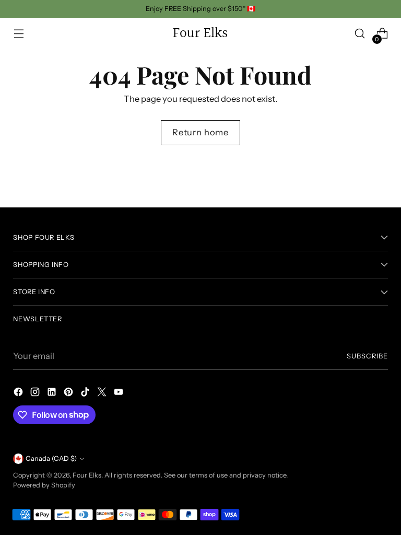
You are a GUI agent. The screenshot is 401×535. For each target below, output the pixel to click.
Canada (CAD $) (51, 458)
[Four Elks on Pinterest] (69, 394)
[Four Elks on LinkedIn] (52, 394)
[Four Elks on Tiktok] (86, 394)
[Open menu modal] (18, 33)
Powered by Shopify (44, 485)
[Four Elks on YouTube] (119, 394)
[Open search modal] (360, 33)
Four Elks (87, 475)
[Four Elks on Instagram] (36, 394)
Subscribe (367, 356)
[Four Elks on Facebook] (19, 394)
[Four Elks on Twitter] (103, 394)
